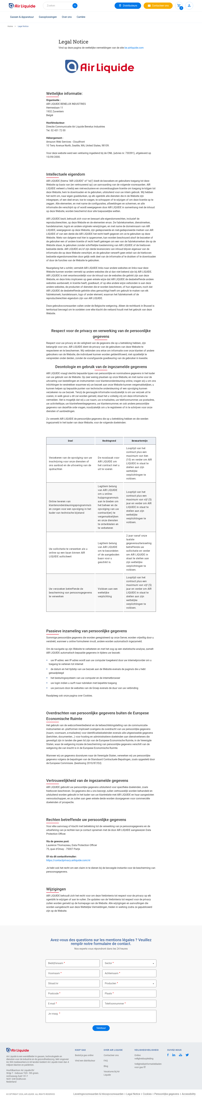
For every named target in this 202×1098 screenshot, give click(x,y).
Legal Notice (133, 1094)
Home (10, 26)
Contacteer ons (111, 1055)
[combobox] (61, 5)
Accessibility (189, 1094)
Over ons (67, 16)
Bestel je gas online (84, 1055)
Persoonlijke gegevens (166, 1094)
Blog (106, 1066)
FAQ (106, 1060)
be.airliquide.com (134, 47)
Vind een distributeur (85, 1060)
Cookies (147, 1094)
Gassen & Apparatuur (22, 16)
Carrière (81, 16)
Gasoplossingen (48, 16)
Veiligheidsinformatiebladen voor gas (145, 1065)
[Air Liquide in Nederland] (22, 5)
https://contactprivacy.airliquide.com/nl (68, 860)
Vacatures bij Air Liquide (112, 1073)
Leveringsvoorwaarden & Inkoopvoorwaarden (98, 1094)
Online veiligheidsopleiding (143, 1057)
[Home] (17, 1049)
